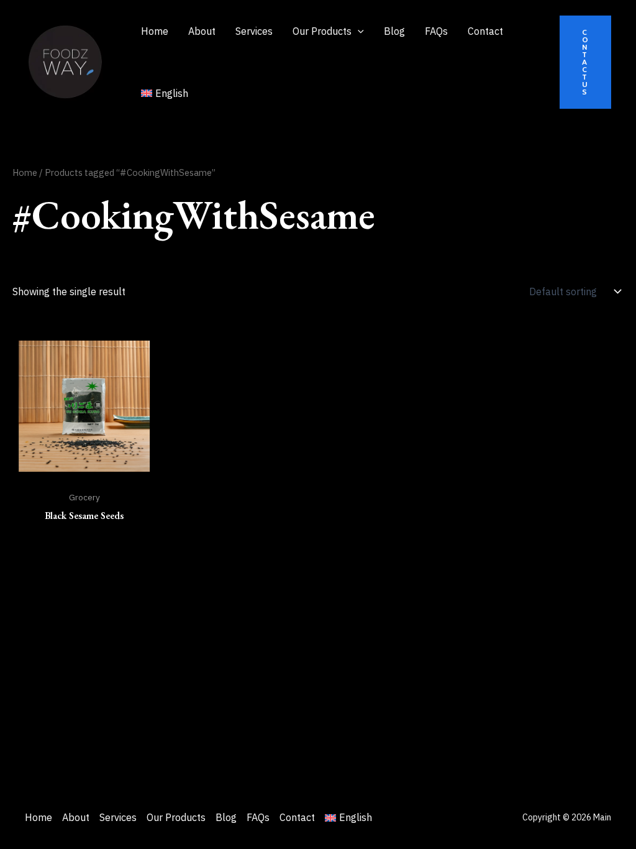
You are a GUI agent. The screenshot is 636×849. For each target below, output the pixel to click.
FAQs (258, 817)
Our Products (176, 817)
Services (118, 817)
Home (24, 172)
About (75, 817)
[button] (585, 62)
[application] (358, 31)
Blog (226, 817)
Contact (297, 817)
